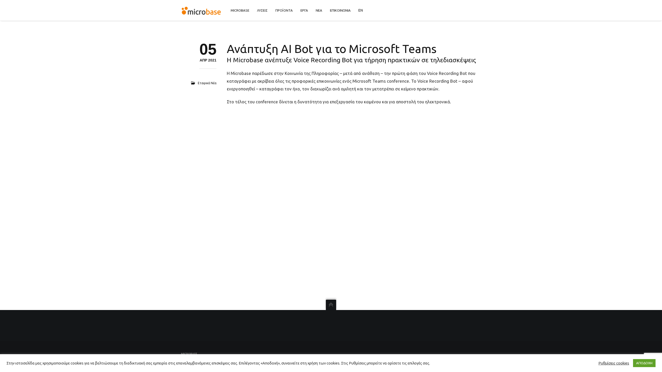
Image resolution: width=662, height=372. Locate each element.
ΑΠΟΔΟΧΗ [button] (644, 363)
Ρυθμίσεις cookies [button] (613, 363)
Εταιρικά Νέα (207, 83)
